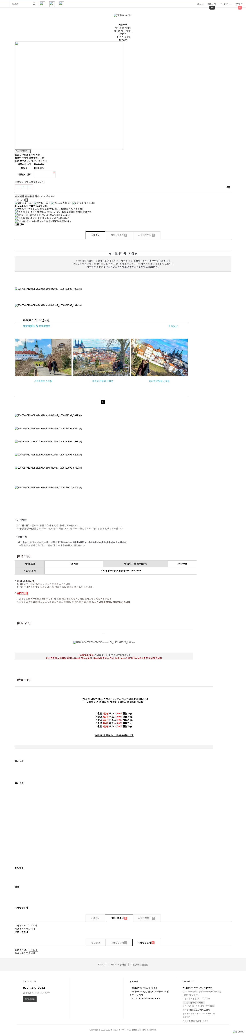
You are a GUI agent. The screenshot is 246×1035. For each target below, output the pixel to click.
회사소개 (102, 964)
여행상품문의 (146, 235)
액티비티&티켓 (123, 37)
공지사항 (133, 981)
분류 (4, 3)
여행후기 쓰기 (21, 925)
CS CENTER (29, 981)
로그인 (200, 4)
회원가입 (212, 4)
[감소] (17, 187)
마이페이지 (226, 4)
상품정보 (95, 235)
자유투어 (123, 24)
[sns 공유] (26, 200)
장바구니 (240, 4)
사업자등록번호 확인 (193, 1002)
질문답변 (123, 40)
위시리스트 (40, 196)
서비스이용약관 (118, 964)
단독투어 (123, 34)
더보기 (33, 925)
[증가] (30, 187)
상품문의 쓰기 (21, 950)
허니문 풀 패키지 (123, 27)
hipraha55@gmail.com (200, 1010)
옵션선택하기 (22, 151)
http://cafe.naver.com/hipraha (146, 998)
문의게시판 (30, 999)
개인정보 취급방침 (139, 964)
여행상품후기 (118, 235)
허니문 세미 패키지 (123, 30)
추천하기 (50, 196)
